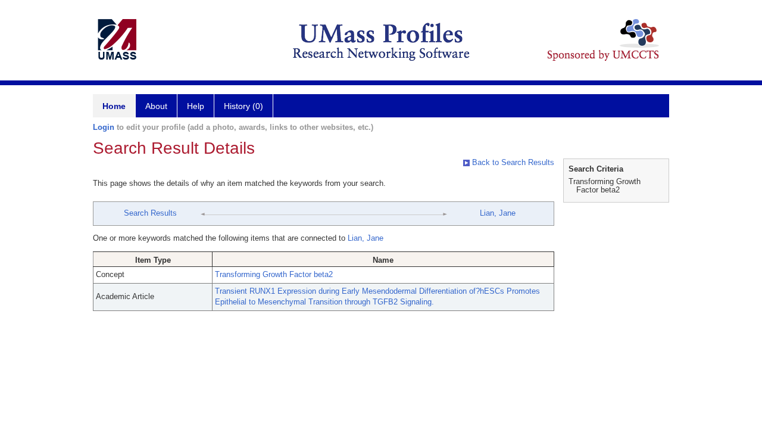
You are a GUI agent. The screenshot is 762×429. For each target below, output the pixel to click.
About (156, 106)
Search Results (150, 213)
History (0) (243, 106)
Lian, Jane (498, 213)
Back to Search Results (512, 162)
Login (103, 127)
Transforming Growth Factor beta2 (274, 274)
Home (114, 106)
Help (195, 106)
